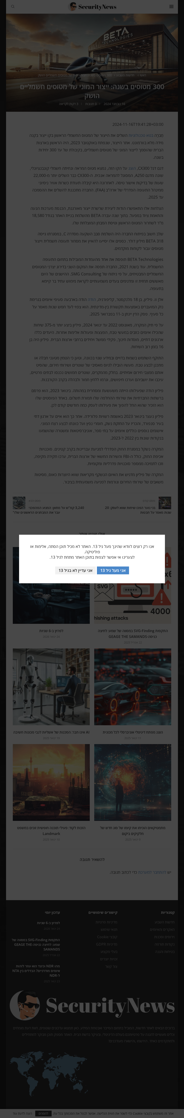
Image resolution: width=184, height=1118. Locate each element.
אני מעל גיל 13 (113, 570)
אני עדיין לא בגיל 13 (75, 570)
